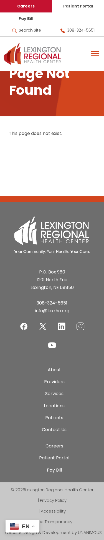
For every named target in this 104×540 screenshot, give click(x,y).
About (54, 370)
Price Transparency (53, 521)
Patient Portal (54, 458)
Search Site (30, 30)
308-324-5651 (81, 30)
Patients (54, 417)
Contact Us (54, 429)
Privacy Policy (53, 500)
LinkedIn (61, 323)
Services (54, 393)
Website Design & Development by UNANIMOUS (53, 532)
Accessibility (53, 511)
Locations (54, 406)
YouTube (52, 342)
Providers (54, 381)
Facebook (24, 323)
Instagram (80, 323)
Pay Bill (26, 18)
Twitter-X (42, 326)
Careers (26, 6)
